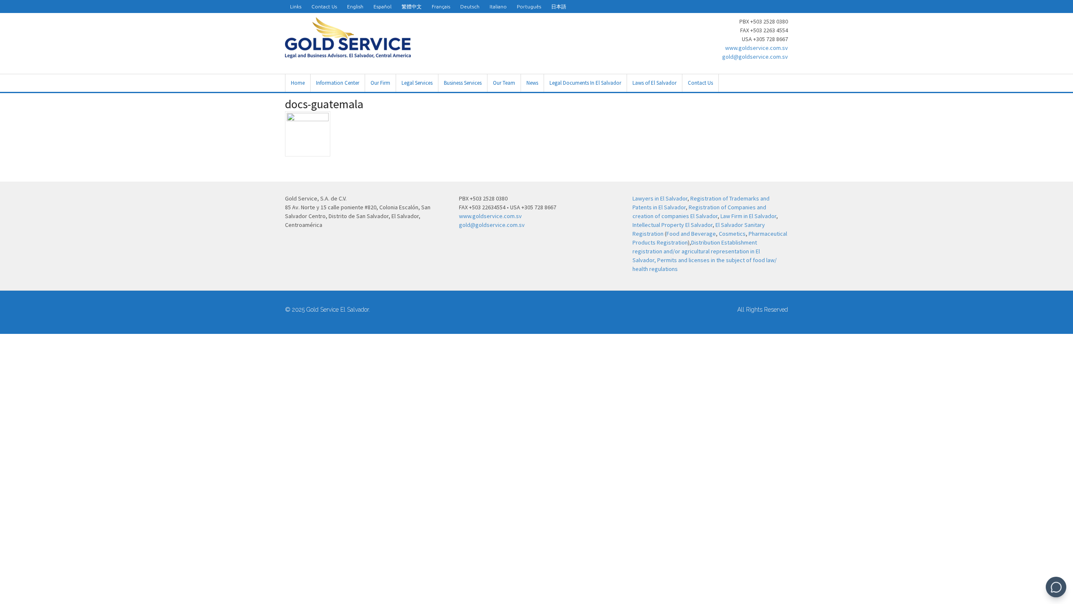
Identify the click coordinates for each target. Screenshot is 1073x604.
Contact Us (324, 6)
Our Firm (380, 82)
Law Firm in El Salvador (748, 216)
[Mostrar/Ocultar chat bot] (1056, 587)
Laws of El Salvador (654, 82)
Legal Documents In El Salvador (585, 82)
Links (295, 6)
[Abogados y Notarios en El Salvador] (348, 53)
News (532, 82)
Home (298, 82)
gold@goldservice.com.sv (755, 56)
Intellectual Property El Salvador (672, 225)
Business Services (463, 82)
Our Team (504, 82)
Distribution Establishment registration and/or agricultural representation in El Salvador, (696, 251)
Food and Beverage (691, 233)
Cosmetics (732, 233)
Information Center (337, 82)
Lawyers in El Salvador (659, 198)
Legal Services (417, 82)
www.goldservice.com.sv (756, 48)
